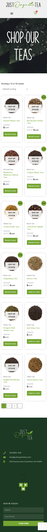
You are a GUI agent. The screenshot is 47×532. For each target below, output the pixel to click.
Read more (10, 134)
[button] (12, 13)
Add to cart (34, 292)
